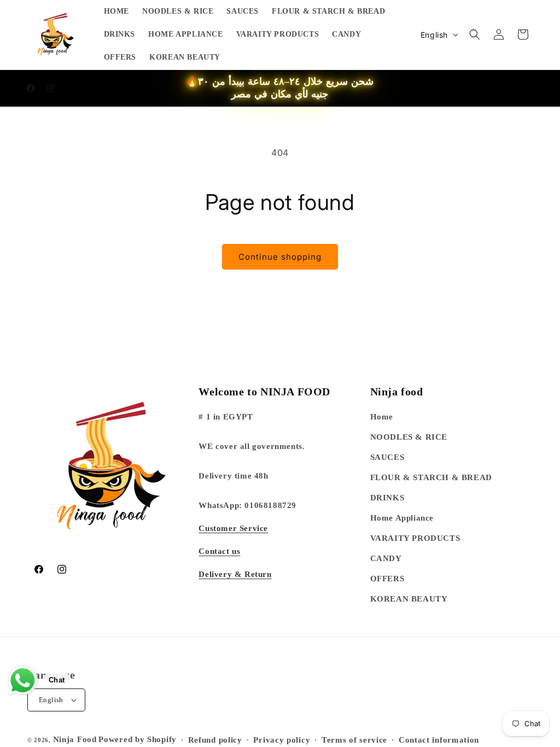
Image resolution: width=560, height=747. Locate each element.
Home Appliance (402, 517)
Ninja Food (75, 739)
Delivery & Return (235, 574)
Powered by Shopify (137, 739)
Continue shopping (280, 257)
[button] (475, 34)
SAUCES (387, 457)
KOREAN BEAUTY (409, 598)
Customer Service (233, 528)
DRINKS (387, 497)
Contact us (219, 551)
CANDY (386, 558)
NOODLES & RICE (408, 437)
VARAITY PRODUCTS (415, 538)
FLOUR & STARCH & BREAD (431, 477)
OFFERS (387, 578)
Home (381, 416)
